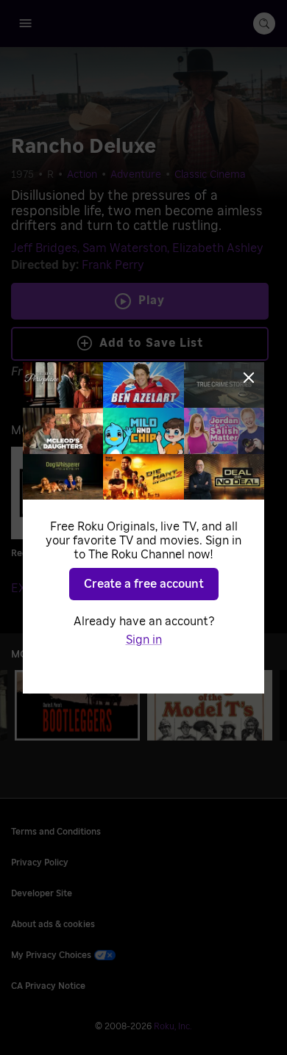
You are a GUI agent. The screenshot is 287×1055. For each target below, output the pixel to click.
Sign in (144, 640)
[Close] (249, 377)
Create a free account (144, 584)
